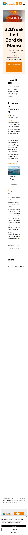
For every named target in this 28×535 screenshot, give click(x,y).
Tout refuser (14, 529)
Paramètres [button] (14, 532)
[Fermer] (26, 518)
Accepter (14, 526)
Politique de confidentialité (14, 522)
